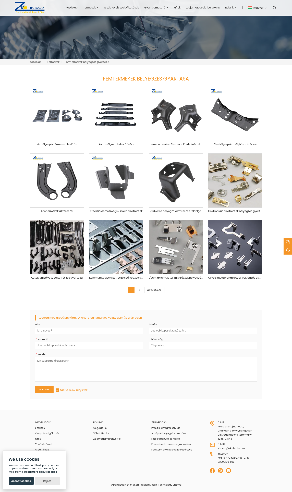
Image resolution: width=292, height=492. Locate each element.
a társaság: (156, 339)
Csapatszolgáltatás (47, 433)
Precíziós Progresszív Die (165, 428)
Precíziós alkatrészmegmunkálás (171, 444)
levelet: (41, 354)
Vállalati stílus (101, 433)
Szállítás (40, 428)
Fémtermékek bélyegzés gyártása (87, 62)
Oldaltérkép (42, 449)
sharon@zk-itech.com (231, 448)
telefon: (154, 324)
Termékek (53, 62)
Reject (47, 481)
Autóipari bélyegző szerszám (168, 433)
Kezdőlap (36, 62)
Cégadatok (100, 428)
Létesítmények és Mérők (165, 438)
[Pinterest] (220, 471)
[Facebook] (212, 471)
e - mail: (41, 339)
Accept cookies (21, 481)
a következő (154, 290)
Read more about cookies (40, 472)
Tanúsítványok (44, 444)
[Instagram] (228, 471)
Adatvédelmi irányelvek (74, 390)
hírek (38, 438)
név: (38, 324)
